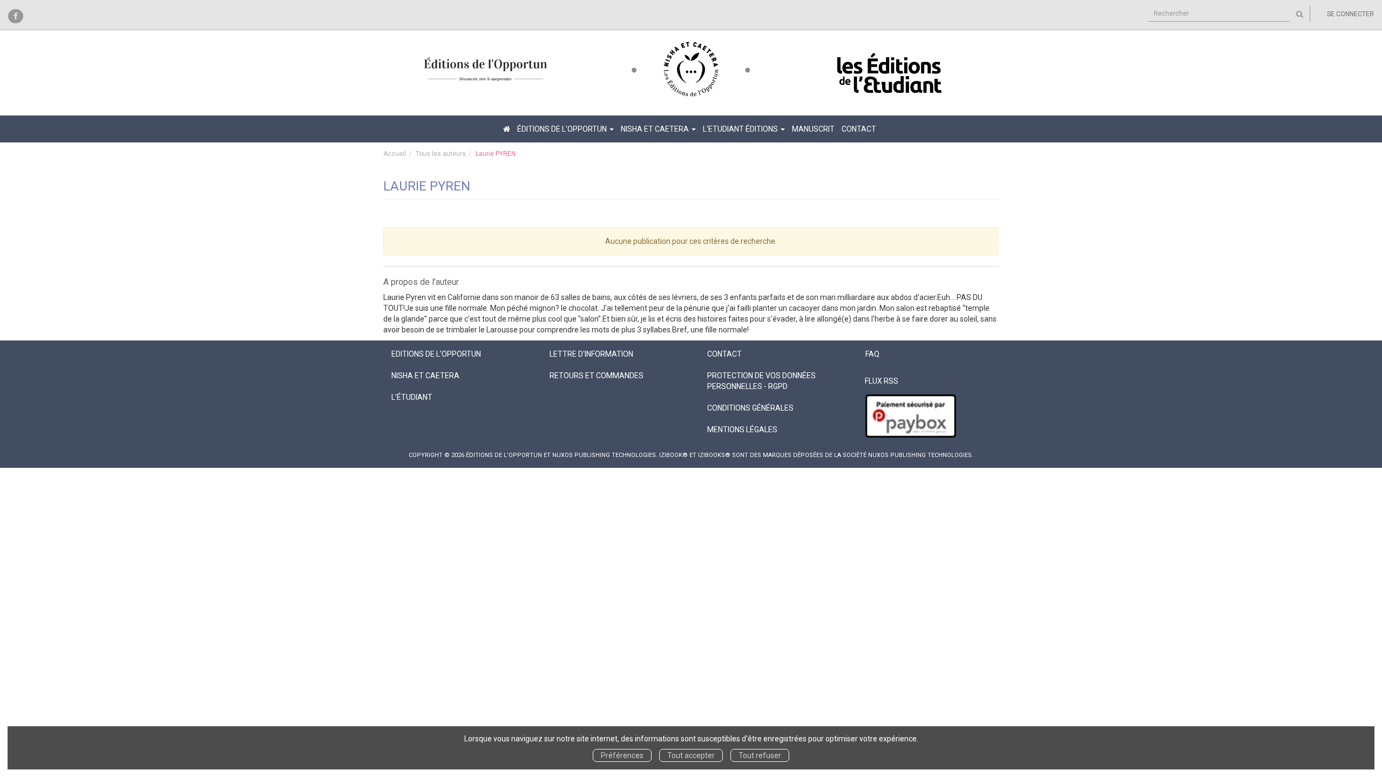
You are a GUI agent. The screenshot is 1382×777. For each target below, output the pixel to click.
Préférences (622, 755)
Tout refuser (760, 755)
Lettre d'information (591, 354)
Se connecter (1350, 14)
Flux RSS (881, 381)
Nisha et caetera (425, 375)
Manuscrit (813, 129)
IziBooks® (714, 455)
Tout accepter (691, 755)
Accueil (394, 154)
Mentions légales (742, 429)
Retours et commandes (596, 375)
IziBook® (673, 455)
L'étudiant (411, 397)
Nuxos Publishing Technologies (920, 455)
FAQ (872, 354)
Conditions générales (750, 408)
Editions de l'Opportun (436, 354)
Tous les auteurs (441, 154)
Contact (859, 129)
